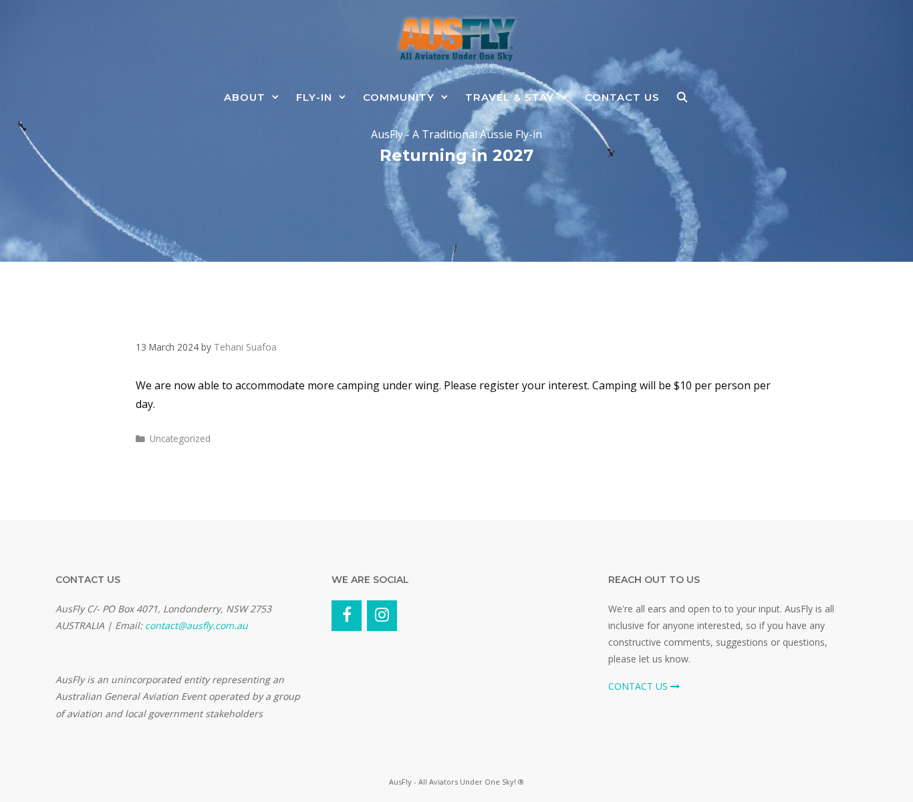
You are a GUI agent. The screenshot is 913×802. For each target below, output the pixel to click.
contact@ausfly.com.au (196, 625)
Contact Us (622, 97)
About (244, 97)
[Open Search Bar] (682, 97)
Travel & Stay (509, 97)
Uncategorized (180, 438)
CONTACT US (639, 686)
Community (398, 97)
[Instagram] (382, 615)
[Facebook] (347, 615)
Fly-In (314, 97)
